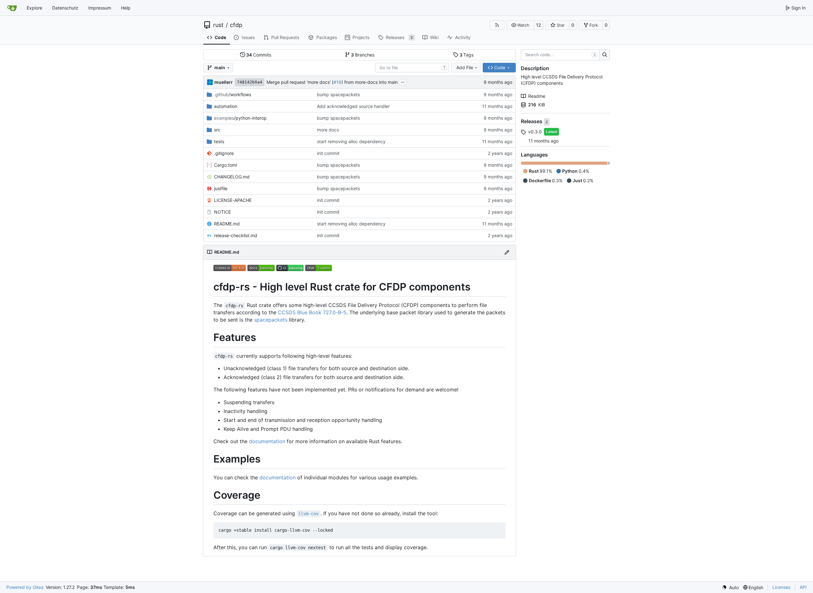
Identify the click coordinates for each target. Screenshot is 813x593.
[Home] (12, 8)
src (217, 129)
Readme (536, 96)
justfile (220, 188)
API (803, 587)
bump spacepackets (338, 94)
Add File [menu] (464, 67)
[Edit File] (507, 252)
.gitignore (224, 153)
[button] (520, 25)
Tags (467, 54)
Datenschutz (65, 7)
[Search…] (604, 55)
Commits (258, 54)
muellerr (223, 82)
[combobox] (412, 67)
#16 (337, 82)
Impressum (99, 7)
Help (126, 7)
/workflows (232, 94)
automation (225, 106)
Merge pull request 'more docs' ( (299, 82)
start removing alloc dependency (351, 141)
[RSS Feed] (497, 25)
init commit (328, 153)
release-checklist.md (235, 235)
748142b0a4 (249, 82)
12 (538, 25)
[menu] (730, 587)
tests (219, 141)
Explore (34, 7)
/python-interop (240, 118)
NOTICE (222, 212)
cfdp (236, 25)
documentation (267, 441)
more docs (328, 129)
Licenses (781, 587)
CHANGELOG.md (232, 176)
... (403, 81)
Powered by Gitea (25, 587)
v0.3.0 (535, 131)
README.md (227, 223)
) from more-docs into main (369, 82)
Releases (532, 121)
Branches (362, 54)
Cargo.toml (225, 165)
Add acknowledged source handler (353, 106)
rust (218, 25)
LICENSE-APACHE (233, 200)
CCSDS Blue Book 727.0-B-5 (312, 312)
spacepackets (270, 319)
